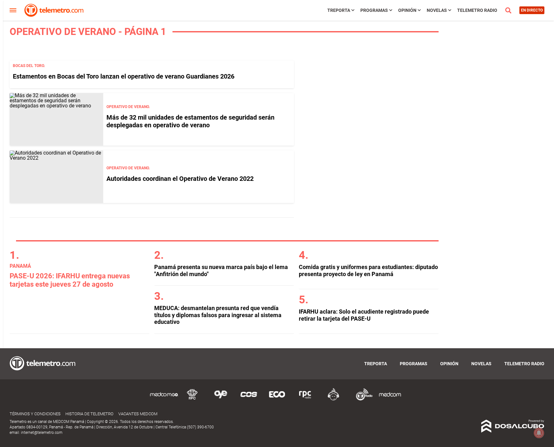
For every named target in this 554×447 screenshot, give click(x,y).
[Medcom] (390, 399)
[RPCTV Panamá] (192, 399)
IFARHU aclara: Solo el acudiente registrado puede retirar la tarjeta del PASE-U (364, 315)
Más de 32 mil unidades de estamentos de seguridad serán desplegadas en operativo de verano (190, 121)
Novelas (437, 10)
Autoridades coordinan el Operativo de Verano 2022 (180, 178)
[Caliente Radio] (333, 399)
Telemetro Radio (477, 10)
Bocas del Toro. (29, 65)
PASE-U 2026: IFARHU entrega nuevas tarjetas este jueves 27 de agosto (70, 280)
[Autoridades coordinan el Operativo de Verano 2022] (56, 176)
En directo (532, 10)
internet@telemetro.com (42, 432)
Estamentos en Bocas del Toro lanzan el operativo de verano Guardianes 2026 (123, 76)
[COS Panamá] (249, 399)
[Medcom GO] (164, 399)
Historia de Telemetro (89, 413)
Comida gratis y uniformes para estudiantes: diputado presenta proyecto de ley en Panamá (368, 270)
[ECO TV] (277, 399)
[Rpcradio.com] (305, 399)
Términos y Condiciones (35, 413)
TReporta (338, 10)
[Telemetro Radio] (362, 399)
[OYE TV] (220, 399)
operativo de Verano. (128, 107)
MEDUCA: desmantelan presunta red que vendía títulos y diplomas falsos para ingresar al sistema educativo (217, 315)
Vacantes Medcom (137, 413)
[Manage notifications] (539, 433)
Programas (374, 10)
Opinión (407, 10)
